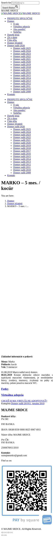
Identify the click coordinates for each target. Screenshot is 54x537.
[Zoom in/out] (11, 532)
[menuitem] (19, 18)
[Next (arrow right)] (5, 535)
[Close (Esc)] (2, 532)
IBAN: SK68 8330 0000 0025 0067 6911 (21, 429)
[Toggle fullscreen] (8, 532)
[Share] (5, 532)
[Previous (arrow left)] (2, 535)
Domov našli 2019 (20, 403)
